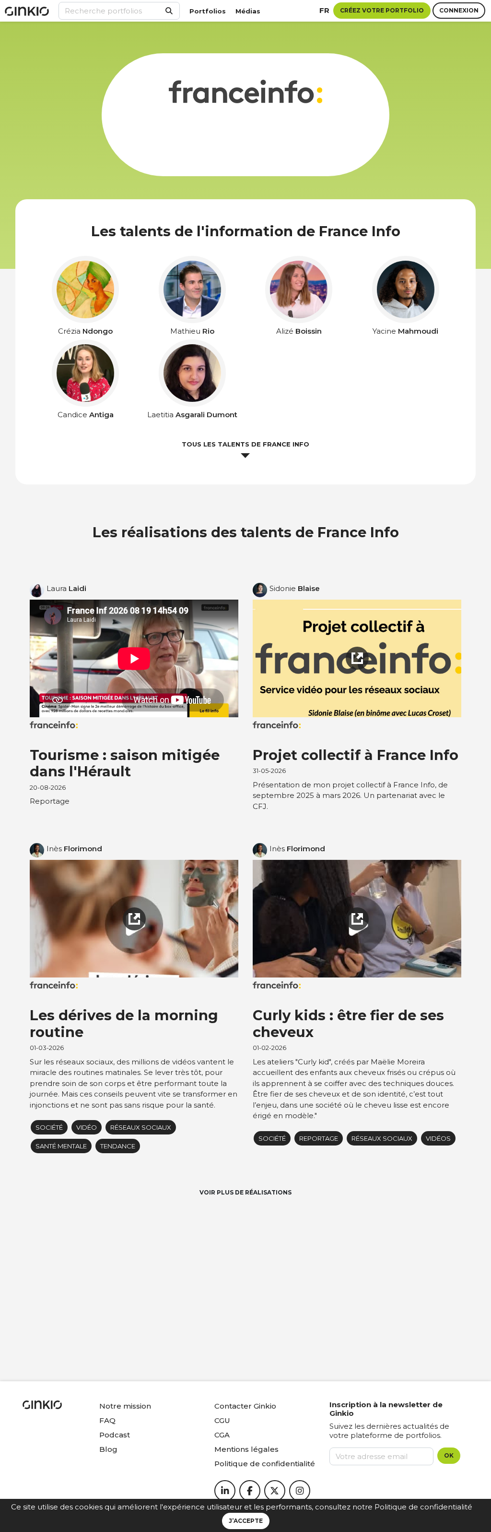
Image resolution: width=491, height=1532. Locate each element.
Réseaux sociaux (140, 1127)
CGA (222, 1434)
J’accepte (246, 1520)
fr (324, 10)
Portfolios (207, 11)
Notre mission (125, 1406)
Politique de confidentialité (423, 1506)
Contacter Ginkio (245, 1406)
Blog (108, 1449)
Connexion (459, 10)
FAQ (107, 1420)
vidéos (438, 1138)
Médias (247, 11)
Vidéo (86, 1127)
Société (49, 1127)
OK (449, 1455)
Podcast (114, 1434)
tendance (117, 1146)
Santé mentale (61, 1146)
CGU (222, 1420)
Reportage (318, 1138)
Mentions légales (246, 1449)
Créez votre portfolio (382, 10)
